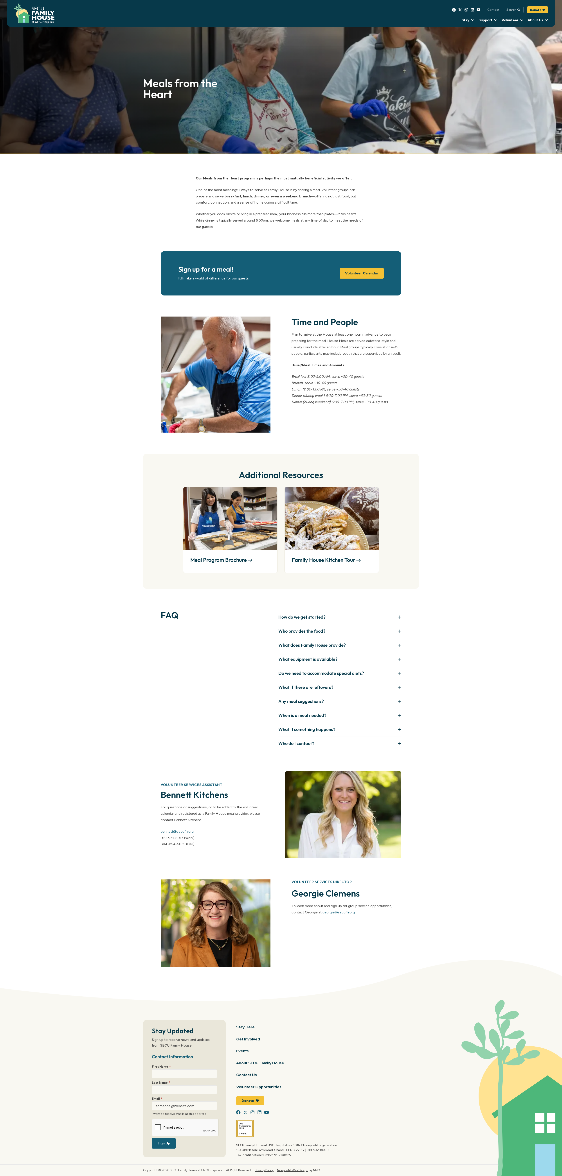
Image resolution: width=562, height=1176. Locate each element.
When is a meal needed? (302, 715)
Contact (493, 9)
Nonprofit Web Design (292, 1170)
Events (242, 1051)
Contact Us (246, 1074)
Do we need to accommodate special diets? (321, 673)
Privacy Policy (264, 1170)
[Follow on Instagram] (466, 10)
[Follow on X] (460, 10)
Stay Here (245, 1027)
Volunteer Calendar (361, 273)
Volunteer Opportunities (258, 1087)
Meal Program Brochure (219, 560)
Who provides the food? (301, 631)
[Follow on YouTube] (479, 10)
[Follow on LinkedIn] (472, 10)
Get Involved (248, 1039)
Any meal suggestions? (301, 701)
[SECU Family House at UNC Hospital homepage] (34, 13)
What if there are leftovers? (305, 687)
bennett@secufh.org (177, 831)
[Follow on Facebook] (454, 10)
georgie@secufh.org (338, 912)
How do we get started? (302, 617)
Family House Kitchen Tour (324, 560)
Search (511, 9)
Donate (535, 10)
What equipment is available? (307, 659)
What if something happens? (306, 729)
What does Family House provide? (312, 645)
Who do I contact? (296, 743)
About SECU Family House (260, 1063)
